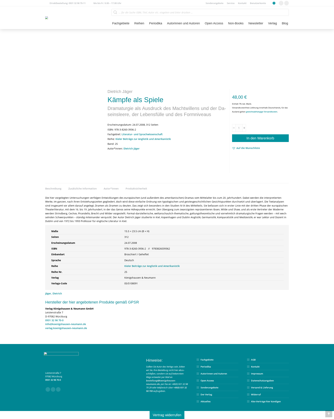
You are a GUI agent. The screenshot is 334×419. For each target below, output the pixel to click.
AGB (253, 359)
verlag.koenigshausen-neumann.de (66, 328)
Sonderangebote (209, 387)
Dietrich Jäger (132, 148)
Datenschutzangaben (262, 380)
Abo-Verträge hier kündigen (266, 401)
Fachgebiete (207, 359)
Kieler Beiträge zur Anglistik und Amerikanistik (143, 139)
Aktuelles (205, 401)
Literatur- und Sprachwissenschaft (142, 134)
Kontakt (255, 366)
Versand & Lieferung (262, 387)
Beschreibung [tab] (53, 188)
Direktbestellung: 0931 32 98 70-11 (68, 3)
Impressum (257, 373)
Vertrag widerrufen (167, 415)
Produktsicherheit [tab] (136, 188)
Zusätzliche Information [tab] (82, 188)
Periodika (206, 366)
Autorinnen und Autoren (214, 373)
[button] (246, 148)
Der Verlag (206, 394)
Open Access (207, 380)
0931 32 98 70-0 (54, 320)
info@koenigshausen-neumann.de (65, 324)
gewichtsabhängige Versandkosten (261, 111)
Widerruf (256, 394)
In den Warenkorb (260, 138)
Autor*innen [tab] (111, 188)
